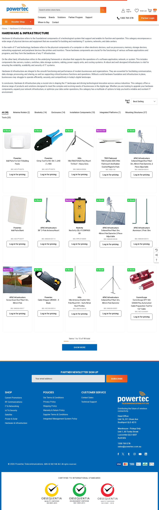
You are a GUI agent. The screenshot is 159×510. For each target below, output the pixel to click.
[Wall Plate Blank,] (17, 210)
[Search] (103, 10)
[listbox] (144, 101)
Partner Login (147, 18)
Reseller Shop (18, 22)
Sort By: (127, 102)
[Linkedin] (146, 454)
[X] (123, 454)
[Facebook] (118, 454)
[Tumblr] (129, 454)
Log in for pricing (17, 174)
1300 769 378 (126, 18)
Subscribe (117, 378)
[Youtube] (140, 454)
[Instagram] (134, 454)
